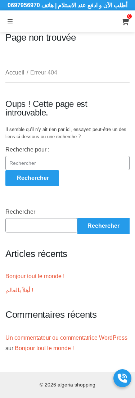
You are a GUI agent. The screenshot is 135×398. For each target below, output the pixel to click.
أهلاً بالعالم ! (19, 290)
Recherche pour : (27, 149)
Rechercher (20, 212)
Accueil (14, 72)
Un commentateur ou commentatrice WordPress (66, 338)
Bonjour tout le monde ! (34, 276)
